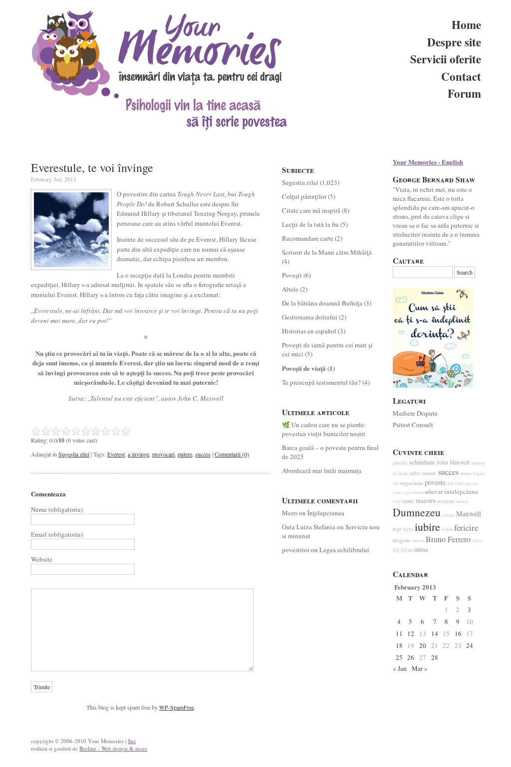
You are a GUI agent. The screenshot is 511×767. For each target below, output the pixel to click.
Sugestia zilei (73, 454)
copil (397, 501)
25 (399, 657)
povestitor (295, 549)
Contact (461, 76)
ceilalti (447, 529)
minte (408, 500)
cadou (477, 540)
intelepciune (461, 491)
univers (418, 541)
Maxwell (468, 513)
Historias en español (309, 330)
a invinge (138, 454)
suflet (415, 472)
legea (408, 529)
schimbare (422, 462)
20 (422, 645)
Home (466, 24)
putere (185, 454)
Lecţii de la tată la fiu (310, 224)
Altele (290, 289)
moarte (429, 472)
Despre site (454, 41)
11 (399, 633)
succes (203, 454)
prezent (471, 483)
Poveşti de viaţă (304, 368)
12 (410, 633)
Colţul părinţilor (304, 196)
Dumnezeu (417, 512)
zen (450, 483)
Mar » (420, 668)
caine (397, 492)
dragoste (402, 540)
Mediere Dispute (415, 413)
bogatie (479, 473)
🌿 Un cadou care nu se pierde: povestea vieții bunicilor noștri (324, 429)
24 (469, 645)
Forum (464, 93)
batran (418, 492)
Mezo (289, 512)
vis (396, 483)
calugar (448, 514)
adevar (434, 491)
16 (458, 633)
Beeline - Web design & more (113, 748)
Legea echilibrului (344, 549)
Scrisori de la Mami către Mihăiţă (327, 252)
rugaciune (411, 482)
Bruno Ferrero (448, 539)
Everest (116, 454)
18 (399, 645)
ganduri (400, 463)
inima (421, 549)
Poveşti (292, 275)
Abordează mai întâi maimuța (321, 470)
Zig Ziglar (403, 550)
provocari (163, 454)
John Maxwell (453, 462)
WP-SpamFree (176, 707)
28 (434, 657)
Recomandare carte (307, 238)
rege (397, 528)
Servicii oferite (445, 58)
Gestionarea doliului (309, 316)
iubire (427, 526)
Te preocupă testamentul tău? (321, 382)
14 (434, 633)
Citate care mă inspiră (311, 210)
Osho (459, 483)
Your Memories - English (428, 161)
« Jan (400, 668)
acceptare (446, 501)
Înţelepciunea (325, 512)
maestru (426, 500)
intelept (462, 501)
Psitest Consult (413, 424)
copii (407, 492)
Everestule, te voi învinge (92, 167)
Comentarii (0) (232, 454)
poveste (435, 482)
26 (410, 657)
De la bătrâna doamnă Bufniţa (322, 303)
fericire (466, 527)
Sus (132, 741)
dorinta (466, 473)
